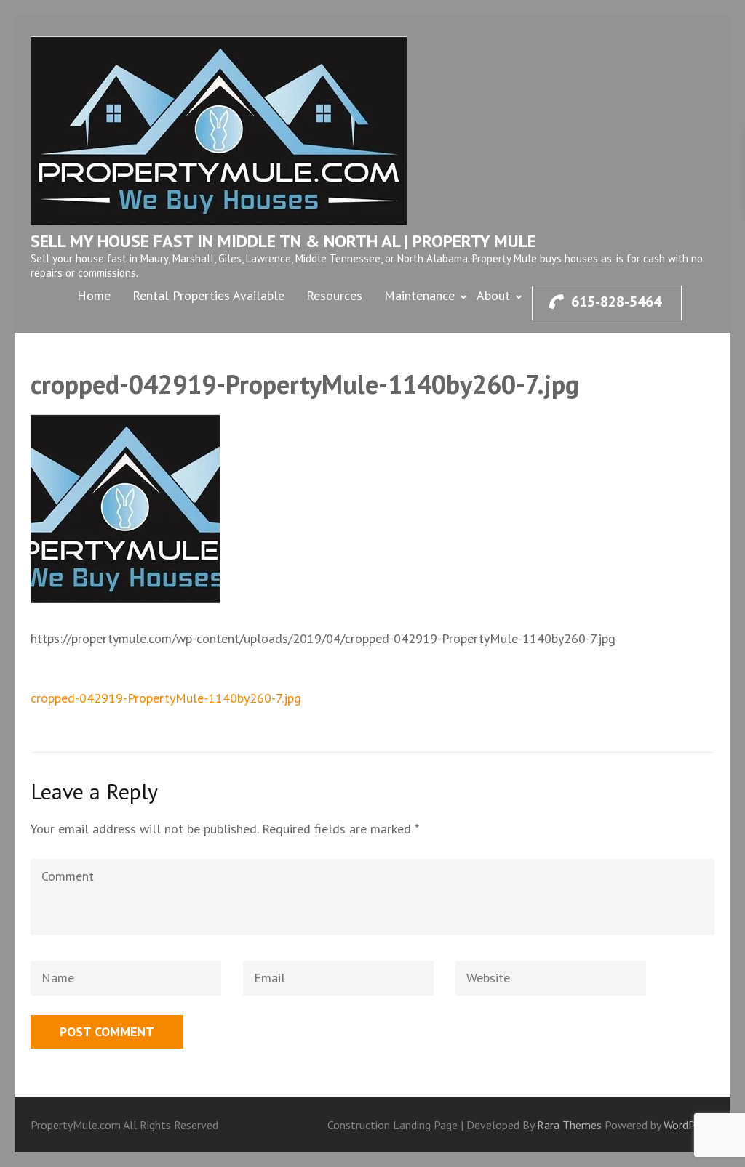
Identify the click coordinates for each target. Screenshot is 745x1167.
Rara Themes (571, 1125)
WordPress (689, 1125)
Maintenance (419, 295)
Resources (334, 295)
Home (94, 295)
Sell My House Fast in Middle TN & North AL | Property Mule (283, 241)
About (493, 295)
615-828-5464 (616, 301)
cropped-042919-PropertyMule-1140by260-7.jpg (166, 698)
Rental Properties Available (208, 295)
